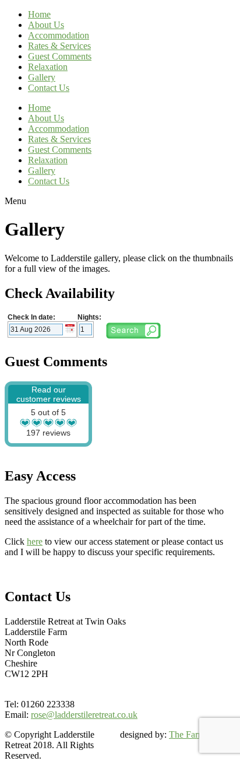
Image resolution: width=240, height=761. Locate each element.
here (35, 541)
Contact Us (48, 88)
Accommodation (58, 35)
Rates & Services (59, 46)
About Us (46, 25)
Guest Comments (59, 56)
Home (39, 14)
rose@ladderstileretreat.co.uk (84, 715)
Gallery (41, 77)
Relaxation (48, 67)
